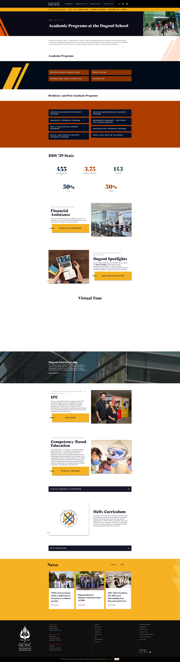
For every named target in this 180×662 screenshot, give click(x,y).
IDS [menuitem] (75, 9)
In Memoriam (97, 632)
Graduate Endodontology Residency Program (109, 113)
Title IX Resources (144, 629)
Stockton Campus (53, 624)
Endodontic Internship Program (65, 120)
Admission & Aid (59, 20)
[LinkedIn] (145, 652)
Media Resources (98, 639)
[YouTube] (150, 652)
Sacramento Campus (54, 634)
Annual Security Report (145, 637)
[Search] (127, 4)
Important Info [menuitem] (113, 9)
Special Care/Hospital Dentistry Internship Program (65, 136)
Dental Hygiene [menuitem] (83, 9)
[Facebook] (141, 652)
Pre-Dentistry (99, 79)
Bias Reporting (143, 627)
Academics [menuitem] (69, 3)
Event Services (97, 629)
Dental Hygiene (99, 72)
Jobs (95, 637)
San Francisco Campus (54, 644)
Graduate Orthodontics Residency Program (66, 113)
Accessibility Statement (145, 624)
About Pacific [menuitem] (95, 3)
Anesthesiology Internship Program (109, 129)
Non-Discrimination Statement (146, 634)
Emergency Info (98, 634)
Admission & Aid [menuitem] (81, 3)
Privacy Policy (143, 639)
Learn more (109, 659)
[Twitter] (148, 652)
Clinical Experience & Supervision (65, 489)
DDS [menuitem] (70, 9)
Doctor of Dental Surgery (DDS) (65, 72)
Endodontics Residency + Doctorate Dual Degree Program (109, 121)
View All (114, 564)
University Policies (144, 632)
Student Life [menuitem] (108, 3)
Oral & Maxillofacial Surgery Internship (64, 128)
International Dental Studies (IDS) (66, 79)
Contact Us (97, 641)
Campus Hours (98, 627)
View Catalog (53, 373)
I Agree (116, 659)
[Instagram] (143, 652)
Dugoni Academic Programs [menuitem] (57, 9)
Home (50, 20)
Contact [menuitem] (124, 9)
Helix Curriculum (58, 548)
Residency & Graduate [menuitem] (98, 9)
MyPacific (96, 624)
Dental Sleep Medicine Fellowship (108, 135)
